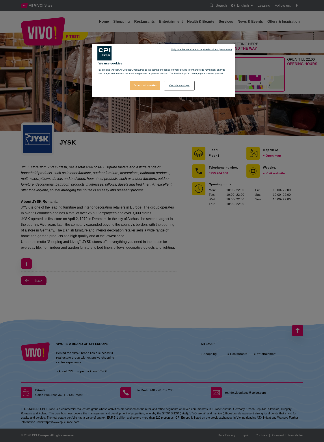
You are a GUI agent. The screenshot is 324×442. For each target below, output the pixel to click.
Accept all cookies (145, 85)
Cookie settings (179, 85)
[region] (163, 70)
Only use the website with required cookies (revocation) (201, 49)
